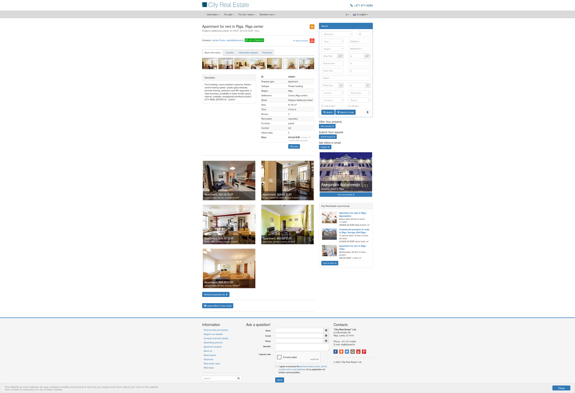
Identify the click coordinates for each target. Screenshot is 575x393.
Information (212, 14)
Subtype (354, 41)
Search (329, 112)
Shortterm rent (267, 14)
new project (329, 105)
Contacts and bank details (216, 338)
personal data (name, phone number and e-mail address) (303, 368)
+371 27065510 (255, 40)
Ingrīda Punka (218, 40)
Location (230, 52)
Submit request (327, 136)
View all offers (329, 263)
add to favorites (301, 40)
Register (324, 147)
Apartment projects (213, 346)
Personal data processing (216, 329)
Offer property (326, 126)
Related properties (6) (215, 294)
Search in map (346, 112)
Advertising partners (213, 342)
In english (361, 14)
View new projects (345, 194)
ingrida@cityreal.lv (234, 40)
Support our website (213, 334)
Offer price (294, 146)
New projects (210, 355)
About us (208, 350)
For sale (228, 14)
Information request (248, 52)
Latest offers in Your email (218, 305)
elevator (355, 105)
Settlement (355, 48)
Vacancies (208, 359)
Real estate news (212, 363)
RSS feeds (209, 367)
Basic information (213, 52)
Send (279, 379)
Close (561, 388)
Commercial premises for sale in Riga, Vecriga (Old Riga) (354, 231)
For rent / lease (246, 14)
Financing (267, 52)
